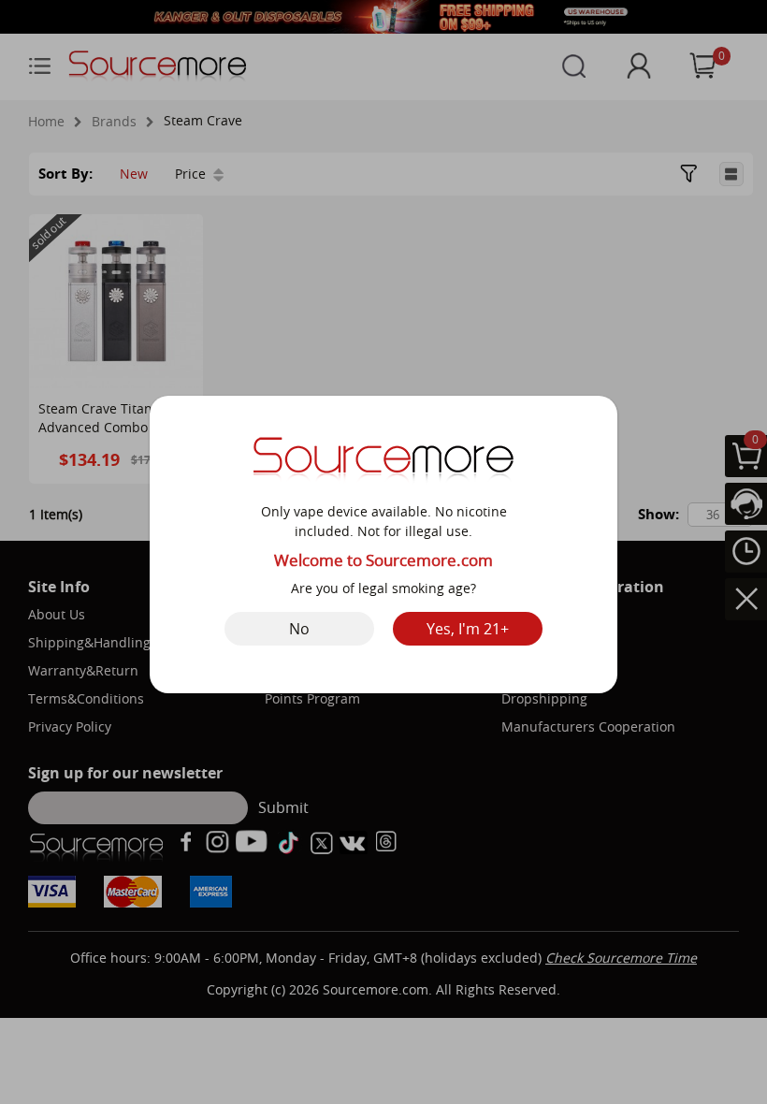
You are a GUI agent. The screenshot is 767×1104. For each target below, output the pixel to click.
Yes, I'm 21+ (468, 628)
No (299, 628)
